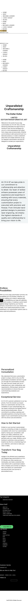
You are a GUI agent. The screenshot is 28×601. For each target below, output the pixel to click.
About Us (5, 507)
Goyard (4, 546)
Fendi (4, 541)
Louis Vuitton (6, 535)
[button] (6, 58)
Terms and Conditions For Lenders (11, 515)
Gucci (4, 538)
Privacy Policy (6, 512)
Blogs (5, 19)
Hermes (5, 531)
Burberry (5, 544)
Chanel (4, 533)
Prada (4, 540)
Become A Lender (9, 16)
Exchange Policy (7, 510)
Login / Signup (7, 18)
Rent (4, 14)
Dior (4, 536)
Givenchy (5, 543)
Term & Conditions (7, 513)
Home (5, 12)
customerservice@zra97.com (8, 572)
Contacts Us (6, 508)
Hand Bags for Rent (8, 499)
